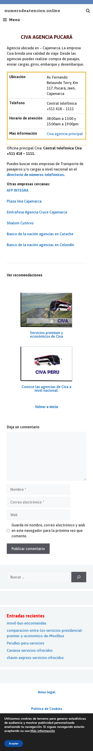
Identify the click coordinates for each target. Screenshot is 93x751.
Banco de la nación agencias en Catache (40, 234)
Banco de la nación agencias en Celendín (40, 245)
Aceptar (14, 743)
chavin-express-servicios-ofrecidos (35, 658)
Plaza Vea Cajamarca (24, 201)
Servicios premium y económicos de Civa (46, 334)
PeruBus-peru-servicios (25, 643)
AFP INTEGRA (17, 190)
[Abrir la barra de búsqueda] (88, 11)
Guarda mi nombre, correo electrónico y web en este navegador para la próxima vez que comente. (48, 530)
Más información (42, 731)
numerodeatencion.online (32, 11)
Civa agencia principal (65, 134)
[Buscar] (78, 577)
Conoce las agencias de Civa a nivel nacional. (46, 388)
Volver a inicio (46, 407)
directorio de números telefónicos (35, 175)
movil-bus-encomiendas (26, 623)
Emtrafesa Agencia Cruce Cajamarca (37, 212)
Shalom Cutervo (20, 223)
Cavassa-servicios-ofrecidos (30, 650)
